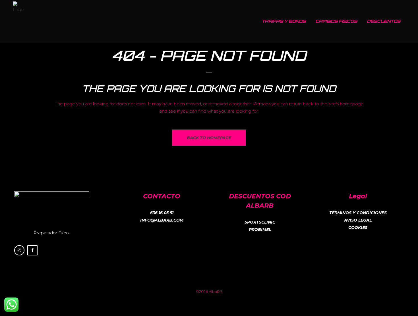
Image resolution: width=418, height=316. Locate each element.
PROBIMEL (260, 229)
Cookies (357, 227)
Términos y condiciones (358, 212)
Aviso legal (358, 220)
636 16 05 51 (161, 212)
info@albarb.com (161, 220)
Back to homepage (209, 137)
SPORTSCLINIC (260, 222)
